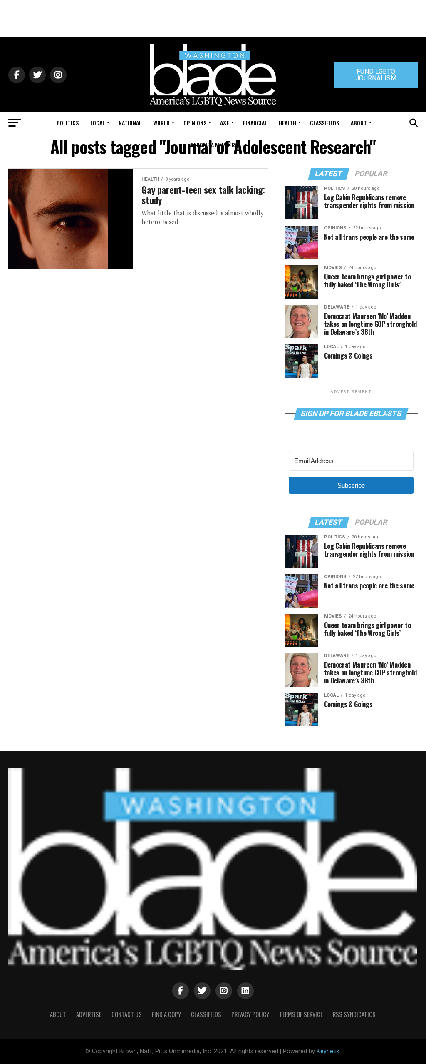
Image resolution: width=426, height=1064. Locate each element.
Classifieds (324, 122)
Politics (68, 122)
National (130, 122)
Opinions (194, 122)
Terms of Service (301, 1014)
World (161, 122)
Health (287, 122)
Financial (255, 122)
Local (97, 122)
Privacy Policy (250, 1014)
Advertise (89, 1014)
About (359, 122)
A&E (224, 122)
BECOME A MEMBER (213, 144)
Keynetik (328, 1051)
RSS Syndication (354, 1014)
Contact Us (126, 1014)
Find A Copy (166, 1014)
